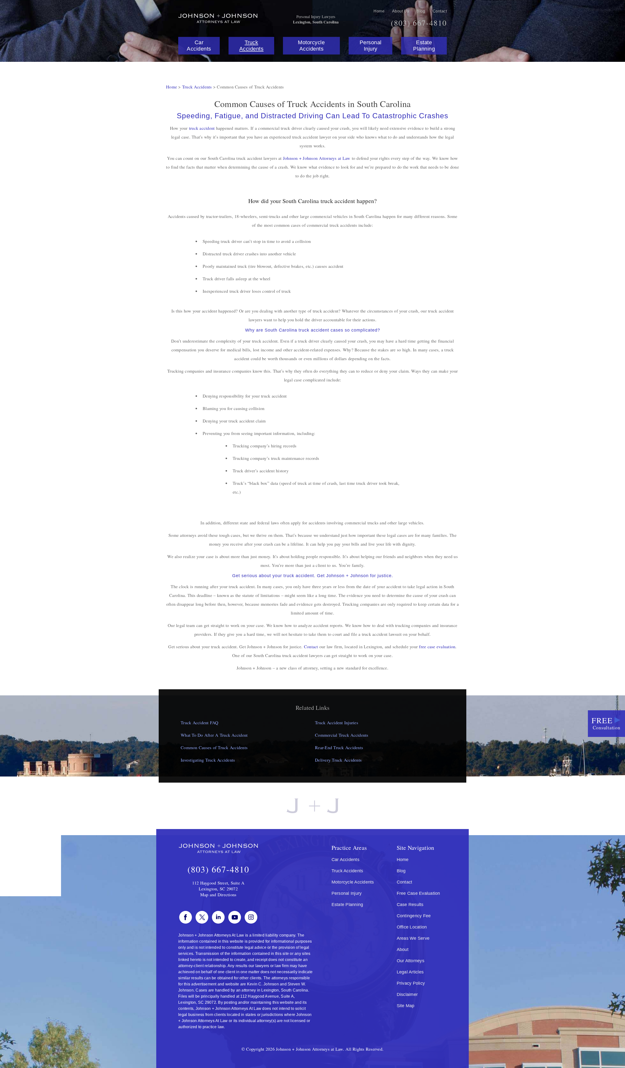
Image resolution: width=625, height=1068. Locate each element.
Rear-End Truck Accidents (339, 747)
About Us (400, 11)
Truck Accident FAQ (200, 722)
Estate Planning (424, 45)
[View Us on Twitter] (202, 917)
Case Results (410, 904)
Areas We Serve (413, 938)
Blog (421, 11)
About (402, 949)
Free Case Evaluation (418, 893)
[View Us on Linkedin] (218, 917)
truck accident (202, 128)
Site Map (406, 1005)
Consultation (606, 723)
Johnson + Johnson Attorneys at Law (316, 158)
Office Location (412, 927)
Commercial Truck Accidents (341, 735)
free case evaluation (437, 646)
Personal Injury (371, 45)
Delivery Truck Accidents (338, 760)
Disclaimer (407, 994)
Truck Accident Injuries (336, 722)
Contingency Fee (414, 915)
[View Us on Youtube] (234, 917)
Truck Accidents (251, 45)
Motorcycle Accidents (311, 45)
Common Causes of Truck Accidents (214, 747)
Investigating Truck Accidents (208, 760)
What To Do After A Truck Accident (214, 735)
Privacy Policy (411, 983)
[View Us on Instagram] (251, 917)
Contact (440, 11)
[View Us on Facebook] (185, 917)
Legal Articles (410, 972)
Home (379, 11)
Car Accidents (199, 45)
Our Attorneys (410, 960)
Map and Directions (218, 894)
